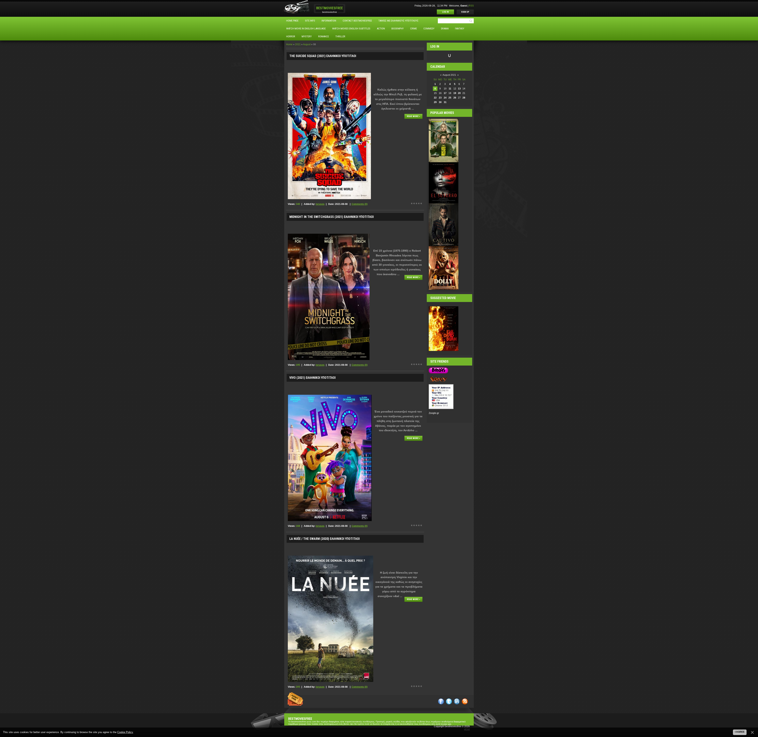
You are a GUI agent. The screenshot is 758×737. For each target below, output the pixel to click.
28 (463, 97)
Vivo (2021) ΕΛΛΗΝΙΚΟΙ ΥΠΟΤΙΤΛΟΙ (312, 378)
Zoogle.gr (434, 413)
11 (450, 88)
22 (435, 97)
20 (459, 93)
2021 (298, 44)
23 (440, 97)
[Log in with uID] (449, 55)
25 (449, 97)
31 (445, 102)
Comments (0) (360, 204)
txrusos (320, 204)
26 (454, 97)
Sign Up (465, 12)
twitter (449, 701)
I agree (740, 731)
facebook (441, 701)
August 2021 (449, 75)
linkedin (457, 701)
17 (445, 93)
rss (465, 701)
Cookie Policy (125, 732)
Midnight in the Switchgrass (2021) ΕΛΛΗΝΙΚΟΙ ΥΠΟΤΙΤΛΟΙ (331, 217)
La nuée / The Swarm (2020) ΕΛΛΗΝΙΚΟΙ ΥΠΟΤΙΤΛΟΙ (324, 539)
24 (445, 97)
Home (289, 44)
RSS (471, 5)
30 (440, 102)
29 (435, 102)
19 (454, 93)
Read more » (413, 116)
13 (459, 88)
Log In (445, 12)
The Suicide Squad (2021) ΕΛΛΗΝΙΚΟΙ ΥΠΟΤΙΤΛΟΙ (322, 56)
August (307, 44)
